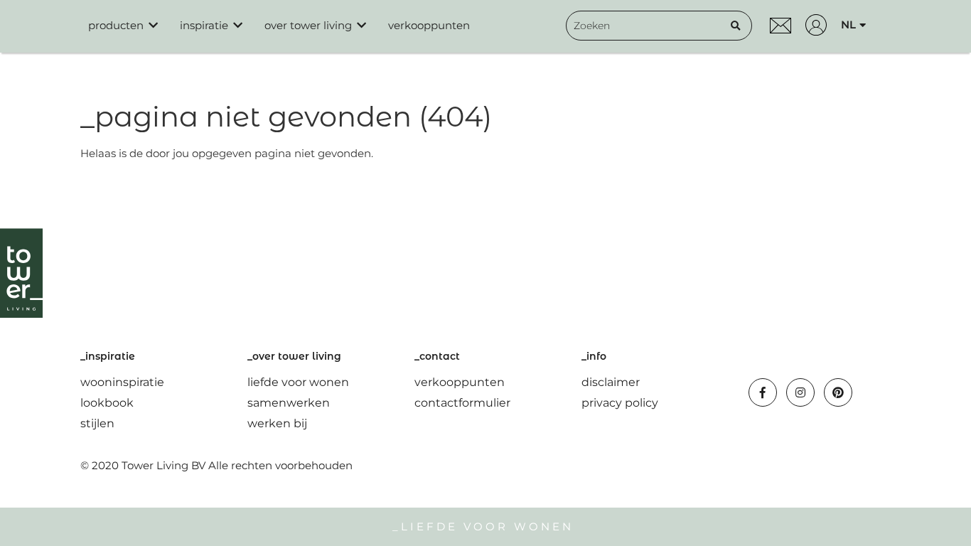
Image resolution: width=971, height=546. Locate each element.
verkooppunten (429, 25)
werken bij (277, 423)
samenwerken (288, 403)
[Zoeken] (735, 25)
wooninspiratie (122, 382)
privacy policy (619, 403)
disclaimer (610, 382)
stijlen (97, 423)
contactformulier (462, 403)
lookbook (107, 403)
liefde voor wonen (298, 382)
